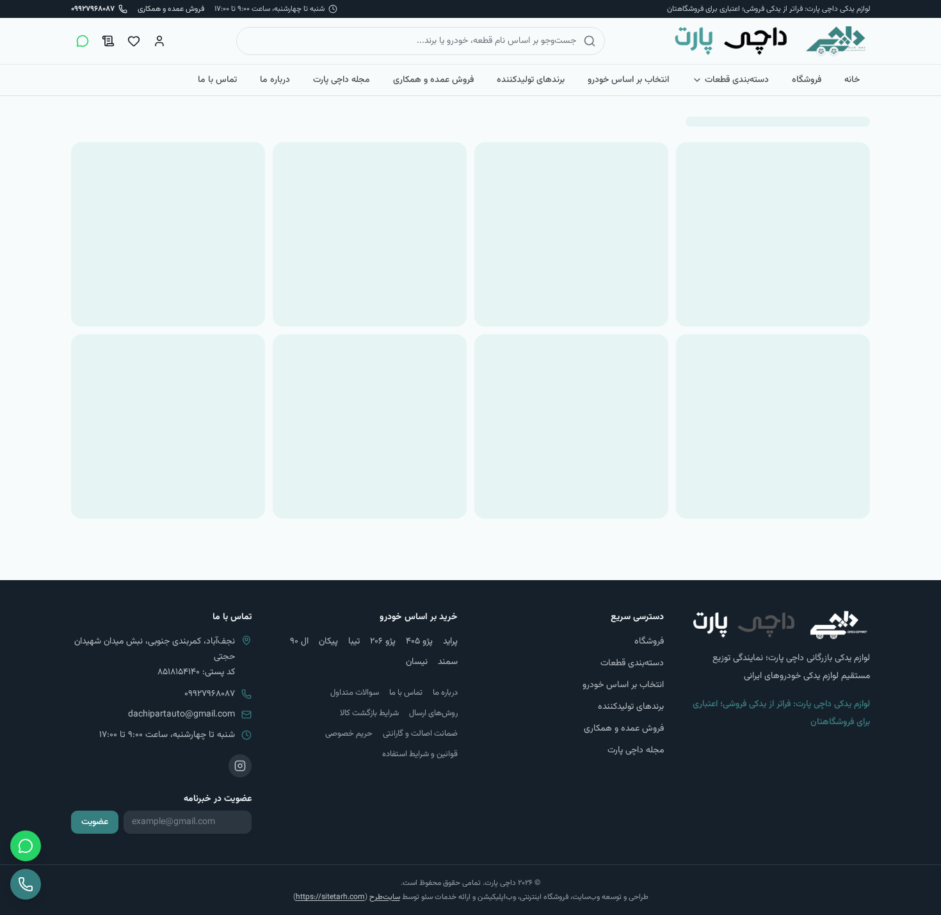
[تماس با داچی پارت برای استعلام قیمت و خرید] (25, 884)
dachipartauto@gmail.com (181, 714)
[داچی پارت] (770, 41)
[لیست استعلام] (108, 41)
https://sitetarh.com (330, 897)
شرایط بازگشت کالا (369, 713)
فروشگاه (806, 80)
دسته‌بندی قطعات (737, 80)
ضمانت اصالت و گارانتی (420, 733)
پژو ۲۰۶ (383, 642)
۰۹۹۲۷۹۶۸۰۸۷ (209, 694)
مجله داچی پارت (341, 80)
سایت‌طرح (384, 897)
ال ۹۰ (299, 642)
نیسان (417, 662)
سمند (448, 662)
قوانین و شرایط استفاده (420, 754)
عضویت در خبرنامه (218, 799)
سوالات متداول (354, 692)
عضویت (94, 822)
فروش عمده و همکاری (171, 9)
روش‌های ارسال (433, 713)
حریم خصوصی (349, 733)
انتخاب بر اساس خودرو (628, 80)
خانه (852, 80)
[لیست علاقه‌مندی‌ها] (133, 41)
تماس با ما (217, 80)
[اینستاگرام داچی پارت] (240, 765)
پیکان (328, 642)
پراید (450, 642)
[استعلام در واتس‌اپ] (82, 41)
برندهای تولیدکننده (531, 80)
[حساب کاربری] (159, 41)
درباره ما (275, 80)
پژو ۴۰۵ (419, 642)
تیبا (354, 642)
